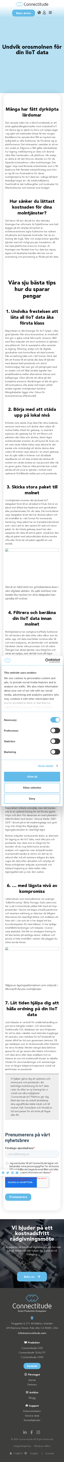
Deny (32, 798)
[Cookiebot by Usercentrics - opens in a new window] (45, 660)
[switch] (55, 730)
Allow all (32, 776)
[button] (3, 1172)
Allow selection (32, 787)
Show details (45, 765)
